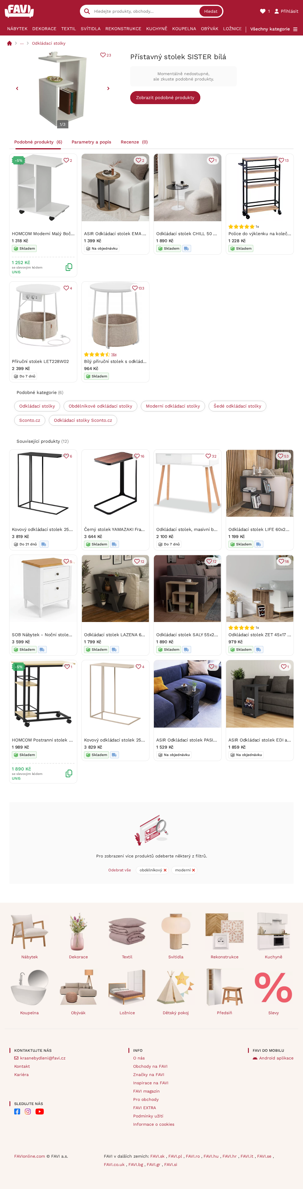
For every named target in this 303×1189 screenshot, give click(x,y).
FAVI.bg (136, 1164)
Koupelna (184, 28)
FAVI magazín (146, 1091)
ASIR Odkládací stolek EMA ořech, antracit (128, 233)
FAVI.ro (193, 1156)
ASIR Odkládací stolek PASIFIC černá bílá (198, 740)
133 (141, 288)
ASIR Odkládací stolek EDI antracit (264, 740)
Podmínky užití (148, 1116)
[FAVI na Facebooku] (17, 1111)
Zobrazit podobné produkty (165, 97)
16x (113, 354)
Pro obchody (146, 1099)
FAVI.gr (154, 1164)
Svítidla (91, 28)
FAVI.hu (212, 1156)
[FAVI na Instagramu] (28, 1111)
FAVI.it (248, 1156)
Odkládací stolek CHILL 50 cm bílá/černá (198, 233)
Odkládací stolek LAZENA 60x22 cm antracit (130, 634)
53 (286, 456)
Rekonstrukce (123, 28)
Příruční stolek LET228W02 (40, 361)
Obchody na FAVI (150, 1066)
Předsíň (224, 1012)
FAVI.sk (158, 1156)
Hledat (210, 11)
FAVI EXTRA (144, 1107)
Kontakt (22, 1066)
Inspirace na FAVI (150, 1082)
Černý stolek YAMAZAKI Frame (116, 529)
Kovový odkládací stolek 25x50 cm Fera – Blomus (64, 529)
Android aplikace (276, 1058)
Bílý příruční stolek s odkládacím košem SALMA (134, 361)
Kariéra (21, 1074)
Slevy (273, 1012)
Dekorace (44, 28)
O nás (139, 1058)
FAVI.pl (175, 1156)
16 (142, 456)
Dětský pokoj (176, 1012)
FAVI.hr (230, 1156)
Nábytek (17, 28)
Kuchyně (156, 28)
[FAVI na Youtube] (40, 1111)
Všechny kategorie (270, 29)
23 (109, 55)
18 (287, 561)
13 (287, 160)
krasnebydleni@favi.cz (42, 1058)
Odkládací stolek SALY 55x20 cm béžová (198, 634)
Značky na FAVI (148, 1074)
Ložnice (232, 28)
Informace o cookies (153, 1124)
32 (214, 456)
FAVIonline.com (29, 1156)
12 (142, 561)
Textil (68, 28)
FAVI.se (265, 1156)
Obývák (209, 28)
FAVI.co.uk (115, 1164)
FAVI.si (170, 1164)
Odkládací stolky (48, 43)
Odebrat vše (119, 870)
